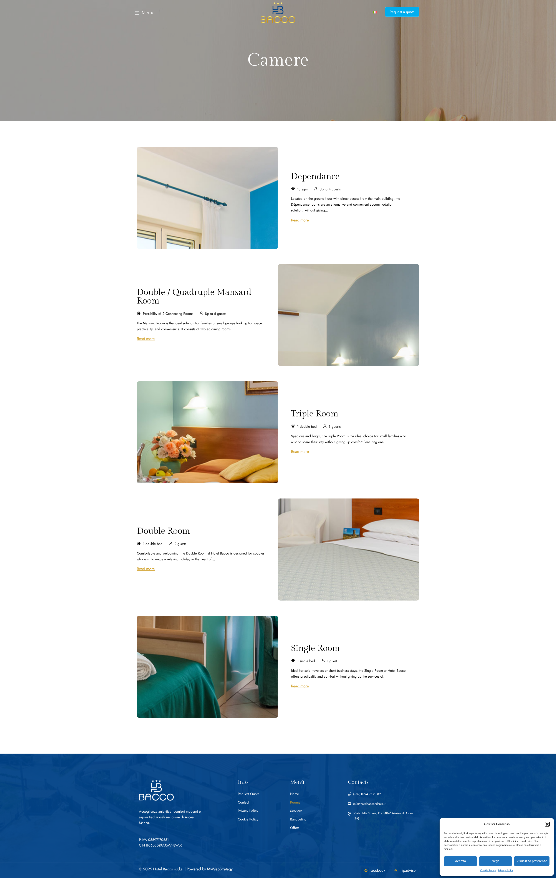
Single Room (315, 648)
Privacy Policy (505, 870)
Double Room (163, 531)
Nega (495, 861)
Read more (300, 220)
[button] (547, 824)
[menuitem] (375, 12)
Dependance (315, 176)
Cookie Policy (488, 870)
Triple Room (314, 413)
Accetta (460, 861)
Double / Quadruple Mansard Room (194, 296)
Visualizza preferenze (531, 861)
